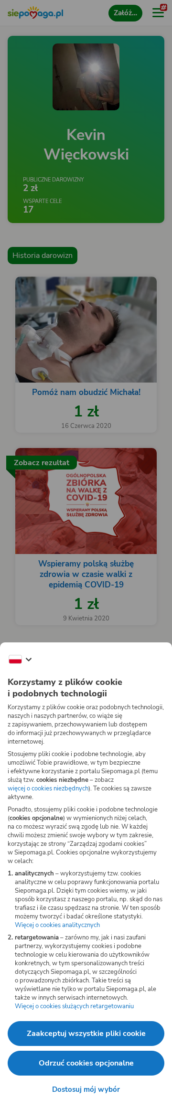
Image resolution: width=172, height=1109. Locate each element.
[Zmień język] (20, 659)
